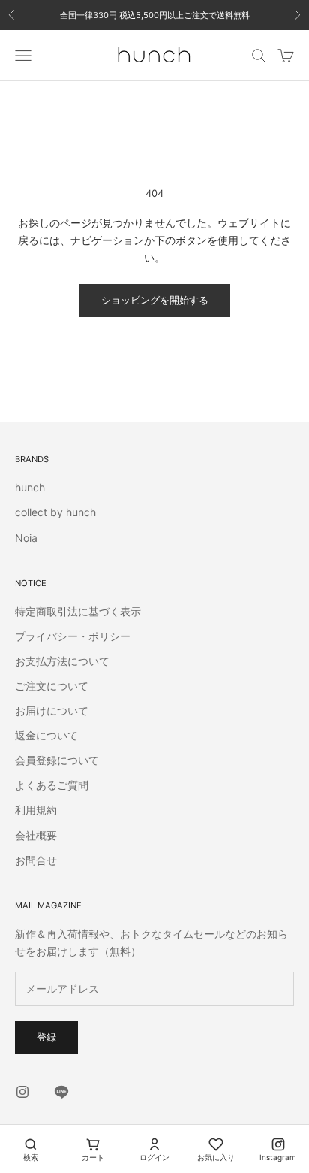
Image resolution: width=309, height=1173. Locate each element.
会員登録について (57, 760)
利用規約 (36, 809)
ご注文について (51, 685)
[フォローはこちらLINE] (61, 1091)
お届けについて (51, 710)
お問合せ (36, 860)
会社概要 (36, 835)
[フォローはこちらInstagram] (22, 1091)
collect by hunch (55, 512)
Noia (26, 537)
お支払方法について (62, 661)
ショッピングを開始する (154, 300)
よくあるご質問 (51, 784)
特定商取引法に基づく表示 (78, 611)
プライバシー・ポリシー (72, 636)
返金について (46, 735)
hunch (30, 487)
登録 (46, 1037)
